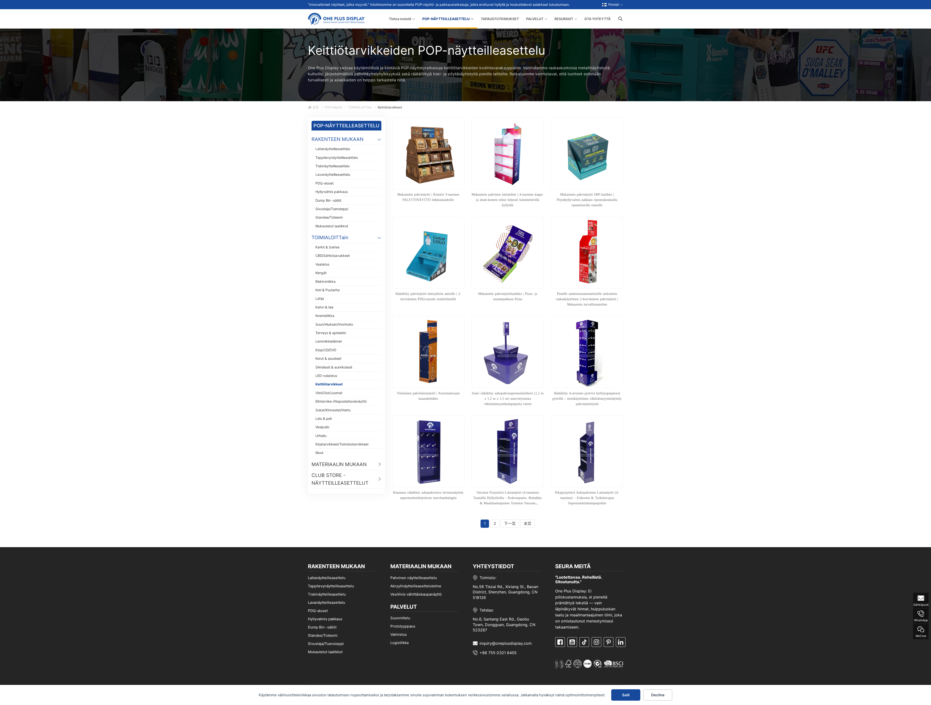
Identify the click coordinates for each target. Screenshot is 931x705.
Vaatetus (322, 264)
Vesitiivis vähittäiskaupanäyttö (416, 594)
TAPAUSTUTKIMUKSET (500, 19)
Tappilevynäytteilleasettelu (336, 157)
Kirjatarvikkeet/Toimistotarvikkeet (342, 444)
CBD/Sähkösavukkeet (332, 255)
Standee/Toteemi (329, 217)
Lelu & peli (323, 418)
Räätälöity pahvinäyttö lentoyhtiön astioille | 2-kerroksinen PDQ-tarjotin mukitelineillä (428, 296)
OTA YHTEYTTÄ (597, 19)
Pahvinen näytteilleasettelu (413, 577)
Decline (658, 695)
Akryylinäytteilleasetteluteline (415, 586)
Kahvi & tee (324, 307)
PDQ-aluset (324, 183)
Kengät (321, 273)
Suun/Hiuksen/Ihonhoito (334, 324)
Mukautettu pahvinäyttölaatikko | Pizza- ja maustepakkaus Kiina (507, 296)
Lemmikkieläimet (328, 341)
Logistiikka (399, 642)
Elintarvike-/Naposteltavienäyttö (341, 401)
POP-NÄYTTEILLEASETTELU (446, 19)
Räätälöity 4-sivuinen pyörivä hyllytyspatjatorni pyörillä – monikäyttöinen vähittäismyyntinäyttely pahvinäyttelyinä (587, 398)
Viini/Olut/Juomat (328, 393)
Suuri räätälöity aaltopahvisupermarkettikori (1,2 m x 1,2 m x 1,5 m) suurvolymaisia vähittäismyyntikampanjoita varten (508, 398)
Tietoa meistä (400, 19)
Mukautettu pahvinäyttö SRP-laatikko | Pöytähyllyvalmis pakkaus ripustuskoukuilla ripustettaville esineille (587, 200)
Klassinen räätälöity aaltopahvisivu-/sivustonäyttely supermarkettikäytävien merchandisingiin (428, 495)
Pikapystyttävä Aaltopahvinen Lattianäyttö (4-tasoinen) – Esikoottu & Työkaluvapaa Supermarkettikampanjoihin (587, 498)
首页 (315, 107)
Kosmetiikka (324, 316)
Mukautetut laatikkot (331, 226)
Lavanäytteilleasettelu (332, 174)
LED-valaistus (326, 376)
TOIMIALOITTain (360, 107)
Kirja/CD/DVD (325, 350)
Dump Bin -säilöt (328, 200)
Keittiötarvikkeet (329, 384)
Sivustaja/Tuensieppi (331, 209)
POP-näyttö (333, 107)
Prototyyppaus (402, 626)
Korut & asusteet (328, 358)
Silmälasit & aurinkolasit (333, 367)
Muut (319, 453)
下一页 (510, 523)
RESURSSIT (563, 19)
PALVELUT (534, 19)
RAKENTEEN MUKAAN (337, 139)
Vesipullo (322, 427)
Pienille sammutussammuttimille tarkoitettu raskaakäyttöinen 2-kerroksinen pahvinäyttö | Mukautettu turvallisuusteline (587, 299)
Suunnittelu (400, 618)
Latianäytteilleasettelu (332, 149)
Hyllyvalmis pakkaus (331, 192)
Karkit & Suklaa (327, 247)
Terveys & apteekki (330, 333)
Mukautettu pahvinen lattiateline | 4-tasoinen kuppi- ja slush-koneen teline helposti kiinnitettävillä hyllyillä (508, 200)
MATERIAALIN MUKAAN (339, 464)
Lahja (319, 298)
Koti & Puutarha (327, 290)
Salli (626, 695)
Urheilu (320, 436)
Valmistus (398, 634)
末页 (527, 523)
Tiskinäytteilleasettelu (332, 166)
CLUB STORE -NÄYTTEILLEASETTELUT (340, 479)
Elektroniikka (325, 281)
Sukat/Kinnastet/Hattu (333, 410)
